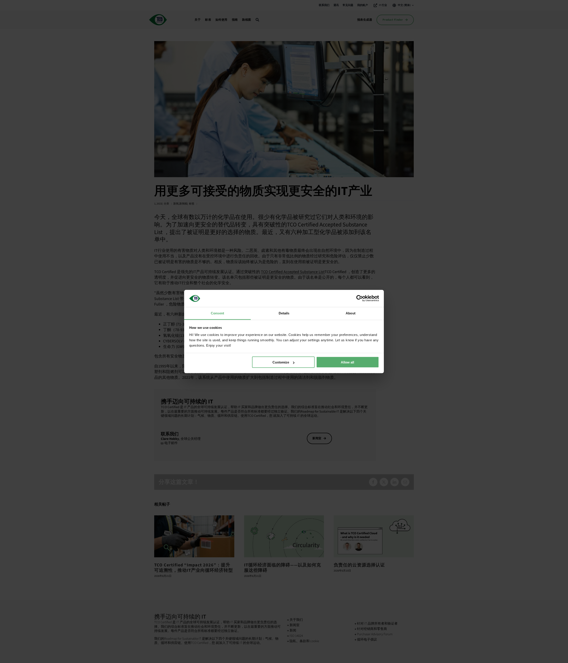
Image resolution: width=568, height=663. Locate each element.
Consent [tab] (217, 313)
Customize (280, 362)
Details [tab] (284, 313)
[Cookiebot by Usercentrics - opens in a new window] (359, 298)
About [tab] (350, 313)
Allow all (347, 362)
